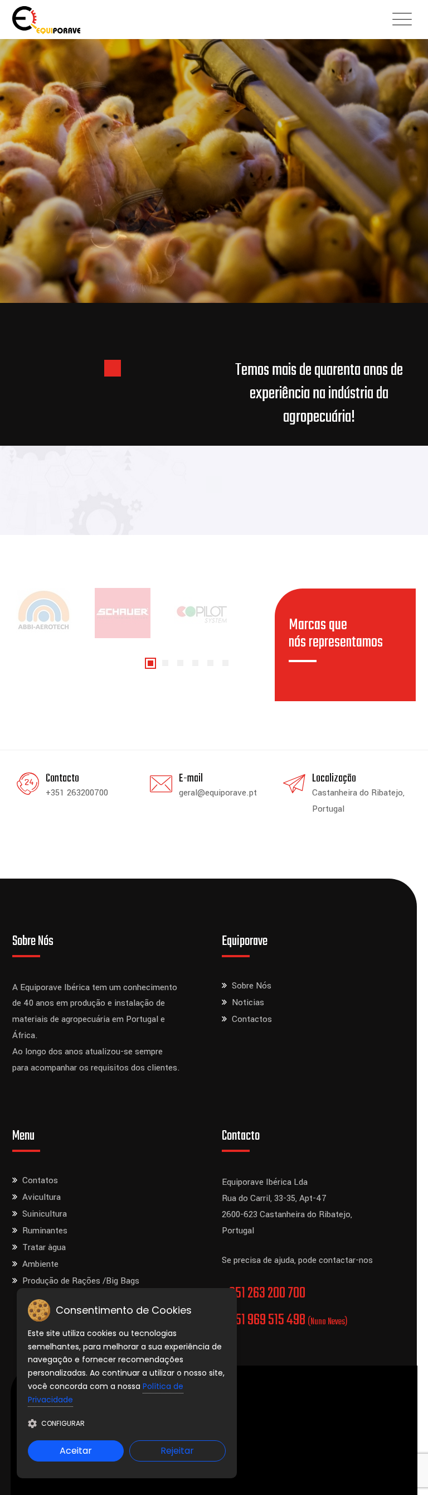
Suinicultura (44, 1214)
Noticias (248, 1002)
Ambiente (40, 1264)
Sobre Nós (251, 986)
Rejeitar (177, 1450)
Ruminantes (44, 1230)
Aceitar (76, 1450)
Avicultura (41, 1197)
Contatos (40, 1180)
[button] (150, 663)
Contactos (252, 1019)
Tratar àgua (44, 1247)
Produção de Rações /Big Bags (80, 1281)
